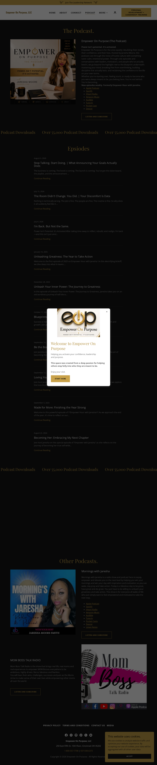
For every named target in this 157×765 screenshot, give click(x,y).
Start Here (60, 378)
